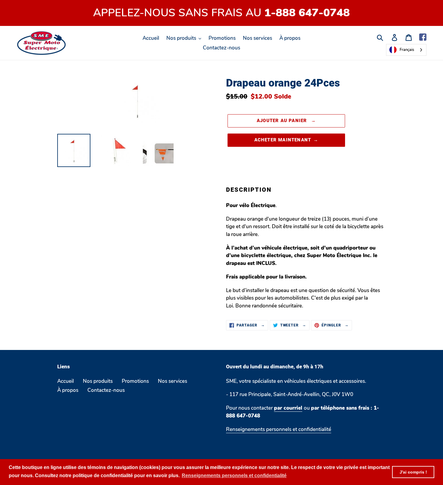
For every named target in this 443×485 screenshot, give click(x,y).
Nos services (172, 381)
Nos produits (98, 381)
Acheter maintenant (282, 140)
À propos (67, 390)
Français (407, 49)
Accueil (65, 381)
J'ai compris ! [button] (413, 472)
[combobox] (406, 50)
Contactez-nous (106, 390)
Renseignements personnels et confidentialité (278, 429)
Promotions (135, 381)
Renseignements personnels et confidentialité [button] (234, 475)
